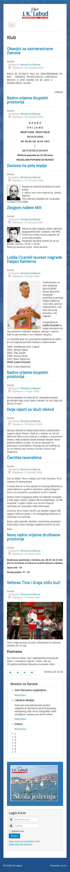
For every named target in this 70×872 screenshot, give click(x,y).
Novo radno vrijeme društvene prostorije (33, 536)
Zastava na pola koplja (27, 165)
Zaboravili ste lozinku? (20, 844)
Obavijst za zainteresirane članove (30, 50)
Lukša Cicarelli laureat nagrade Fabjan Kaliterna (34, 259)
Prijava (14, 835)
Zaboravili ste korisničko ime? (24, 841)
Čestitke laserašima (24, 457)
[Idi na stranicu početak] (10, 672)
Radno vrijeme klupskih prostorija (27, 99)
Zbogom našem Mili (24, 207)
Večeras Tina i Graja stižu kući (33, 582)
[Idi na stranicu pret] (17, 672)
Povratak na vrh (58, 865)
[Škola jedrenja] (34, 783)
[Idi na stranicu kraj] (32, 672)
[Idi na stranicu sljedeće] (25, 672)
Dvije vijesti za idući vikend (30, 409)
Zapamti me (18, 831)
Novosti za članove (30, 64)
